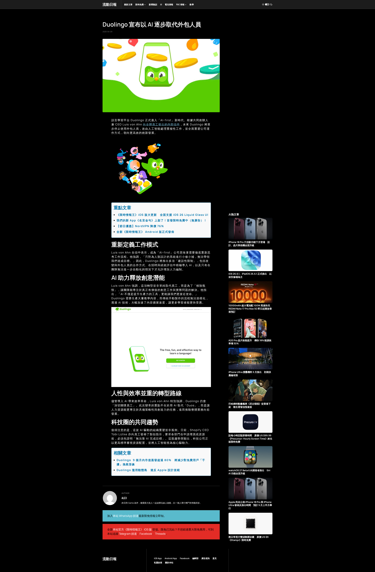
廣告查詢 (205, 558)
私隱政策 (158, 562)
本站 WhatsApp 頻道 (126, 516)
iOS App (158, 558)
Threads (160, 534)
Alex (124, 498)
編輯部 (195, 558)
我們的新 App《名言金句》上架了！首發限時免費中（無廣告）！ (162, 220)
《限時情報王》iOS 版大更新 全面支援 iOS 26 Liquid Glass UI (162, 215)
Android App (171, 558)
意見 (215, 558)
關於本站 (169, 562)
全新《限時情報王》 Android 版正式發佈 (145, 232)
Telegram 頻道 (128, 534)
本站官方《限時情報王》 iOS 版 (132, 529)
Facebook (146, 534)
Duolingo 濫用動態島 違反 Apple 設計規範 (148, 470)
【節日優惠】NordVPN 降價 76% (140, 226)
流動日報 (110, 4)
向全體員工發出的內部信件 (161, 124)
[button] (267, 4)
